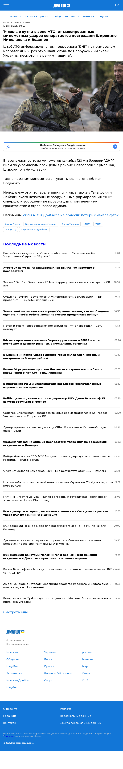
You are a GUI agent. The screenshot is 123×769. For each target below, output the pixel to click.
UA (117, 5)
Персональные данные (75, 715)
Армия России (12, 224)
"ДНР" (87, 224)
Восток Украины (70, 224)
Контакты (9, 722)
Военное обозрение (23, 22)
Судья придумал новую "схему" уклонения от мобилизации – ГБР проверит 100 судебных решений (52, 298)
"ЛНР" (98, 224)
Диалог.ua (9, 736)
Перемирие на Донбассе (34, 229)
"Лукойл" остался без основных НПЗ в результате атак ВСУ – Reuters (54, 471)
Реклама (65, 708)
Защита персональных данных (80, 722)
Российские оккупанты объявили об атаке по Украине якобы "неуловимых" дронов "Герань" (49, 254)
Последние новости (24, 244)
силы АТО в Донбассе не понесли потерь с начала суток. (71, 215)
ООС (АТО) (10, 229)
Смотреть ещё (15, 612)
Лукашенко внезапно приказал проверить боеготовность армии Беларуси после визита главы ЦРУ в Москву (52, 542)
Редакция (9, 715)
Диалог (6, 22)
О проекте (10, 708)
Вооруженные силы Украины (41, 224)
